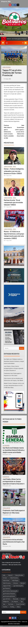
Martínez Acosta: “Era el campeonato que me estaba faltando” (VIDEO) (13, 202)
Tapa (21, 601)
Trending (12, 606)
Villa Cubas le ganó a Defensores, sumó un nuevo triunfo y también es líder (9, 132)
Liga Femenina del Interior (9, 596)
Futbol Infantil (6, 580)
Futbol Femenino (14, 577)
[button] (6, 43)
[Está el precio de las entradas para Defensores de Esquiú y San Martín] (14, 526)
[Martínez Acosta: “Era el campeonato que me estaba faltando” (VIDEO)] (14, 187)
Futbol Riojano (15, 580)
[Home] (3, 43)
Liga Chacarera (6, 445)
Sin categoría (15, 601)
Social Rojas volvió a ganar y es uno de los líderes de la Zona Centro (19, 131)
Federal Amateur (6, 537)
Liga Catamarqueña (18, 585)
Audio (4, 575)
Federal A (10, 575)
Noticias (23, 599)
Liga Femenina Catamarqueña (10, 591)
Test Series (10, 604)
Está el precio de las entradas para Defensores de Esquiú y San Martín (14, 541)
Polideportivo (6, 476)
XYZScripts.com (22, 626)
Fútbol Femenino (7, 583)
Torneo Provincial (6, 67)
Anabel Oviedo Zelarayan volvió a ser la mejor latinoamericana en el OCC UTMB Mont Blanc (14, 385)
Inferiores (15, 583)
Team (4, 604)
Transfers (5, 606)
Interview (22, 583)
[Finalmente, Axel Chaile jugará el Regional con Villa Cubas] (14, 497)
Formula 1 (5, 577)
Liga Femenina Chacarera (9, 593)
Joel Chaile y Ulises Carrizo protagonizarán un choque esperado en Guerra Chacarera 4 (13, 368)
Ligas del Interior (7, 599)
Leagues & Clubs (7, 585)
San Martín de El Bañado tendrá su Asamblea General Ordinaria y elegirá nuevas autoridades (14, 361)
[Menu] (6, 43)
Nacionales (15, 599)
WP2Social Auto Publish (8, 626)
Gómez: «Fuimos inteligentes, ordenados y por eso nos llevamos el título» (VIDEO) (14, 171)
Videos (14, 166)
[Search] (23, 42)
